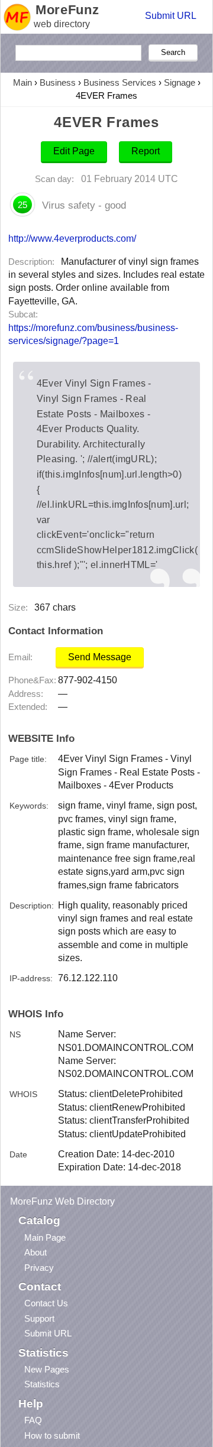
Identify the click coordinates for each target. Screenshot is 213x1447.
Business (58, 82)
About (35, 1252)
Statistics (42, 1384)
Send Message (99, 657)
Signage (179, 82)
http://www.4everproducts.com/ (72, 238)
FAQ (33, 1420)
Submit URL (170, 16)
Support (39, 1318)
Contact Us (46, 1303)
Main (22, 82)
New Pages (46, 1369)
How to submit (52, 1435)
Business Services (119, 82)
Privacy (39, 1268)
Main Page (45, 1237)
